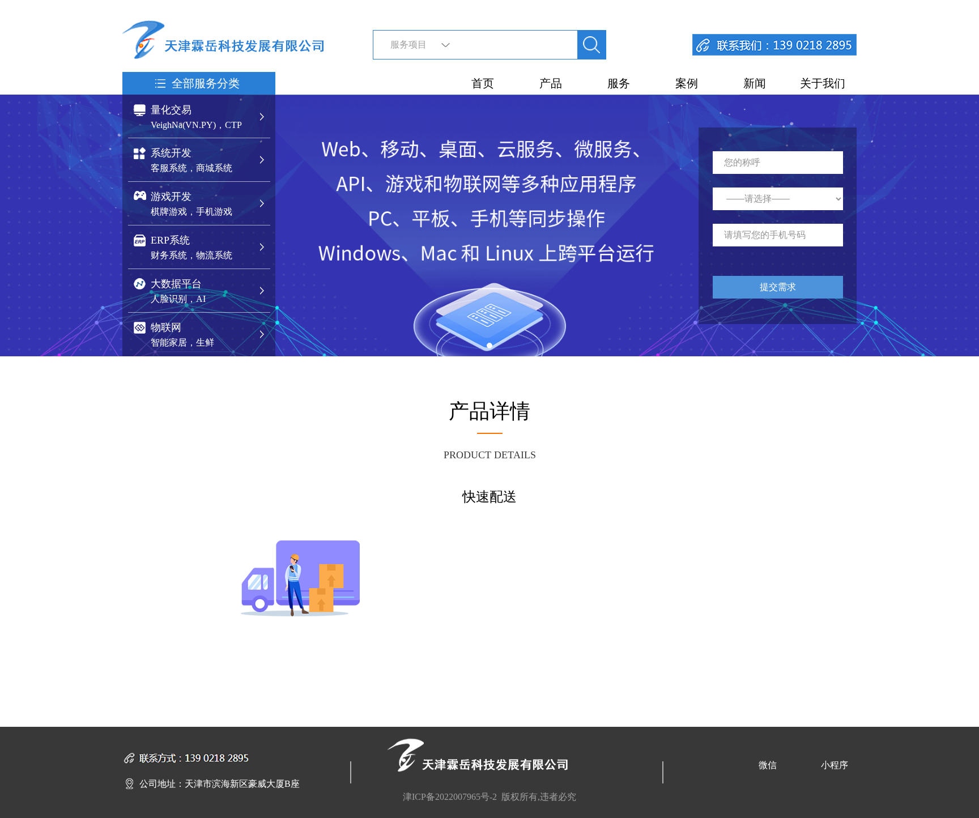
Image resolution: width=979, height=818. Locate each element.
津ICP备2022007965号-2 (450, 797)
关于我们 (822, 83)
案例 (686, 83)
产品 (550, 83)
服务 (618, 83)
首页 (482, 83)
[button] (489, 345)
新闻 (754, 83)
